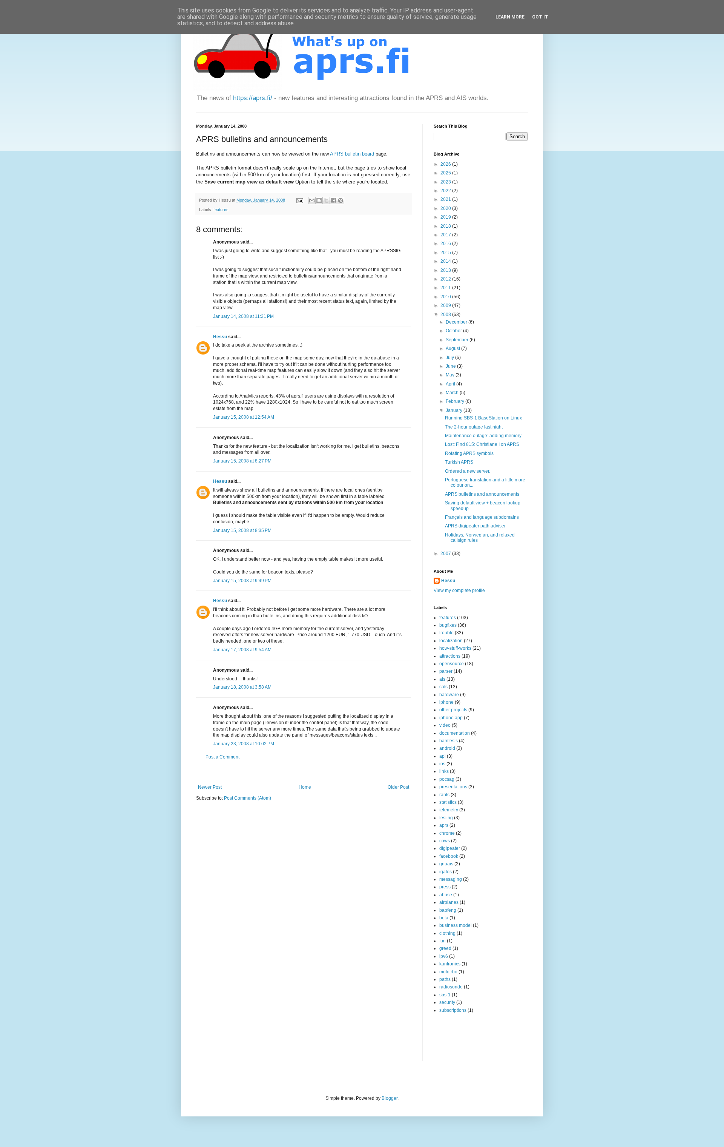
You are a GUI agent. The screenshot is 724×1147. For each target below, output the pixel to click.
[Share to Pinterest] (340, 200)
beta (443, 917)
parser (445, 671)
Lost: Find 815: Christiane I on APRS (482, 444)
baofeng (447, 910)
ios (442, 763)
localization (451, 640)
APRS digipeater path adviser (475, 526)
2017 (446, 234)
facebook (448, 856)
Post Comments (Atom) (247, 798)
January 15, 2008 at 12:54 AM (243, 417)
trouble (446, 632)
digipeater (449, 848)
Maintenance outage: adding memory (483, 435)
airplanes (449, 902)
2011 (446, 287)
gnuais (446, 863)
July (450, 357)
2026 (446, 164)
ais (442, 679)
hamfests (448, 740)
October (454, 330)
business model (455, 925)
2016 (446, 243)
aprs (443, 825)
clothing (447, 933)
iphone (446, 702)
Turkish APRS (459, 462)
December (457, 322)
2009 (446, 305)
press (445, 887)
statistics (448, 802)
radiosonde (451, 987)
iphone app (451, 717)
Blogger (389, 1098)
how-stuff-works (455, 648)
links (444, 771)
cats (443, 686)
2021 (446, 199)
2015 (446, 252)
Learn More (510, 17)
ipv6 (443, 956)
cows (444, 840)
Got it (540, 17)
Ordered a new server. (467, 471)
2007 (446, 553)
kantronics (449, 964)
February (455, 401)
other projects (453, 709)
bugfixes (448, 625)
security (447, 1002)
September (457, 339)
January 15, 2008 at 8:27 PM (242, 461)
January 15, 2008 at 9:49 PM (242, 580)
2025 (446, 173)
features (221, 209)
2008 (446, 314)
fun (442, 940)
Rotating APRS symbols (469, 453)
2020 (446, 208)
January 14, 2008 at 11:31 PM (243, 316)
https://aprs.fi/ (252, 98)
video (445, 725)
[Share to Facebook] (333, 200)
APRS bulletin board (352, 154)
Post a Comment (222, 757)
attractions (449, 656)
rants (444, 794)
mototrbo (448, 971)
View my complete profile (459, 590)
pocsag (446, 779)
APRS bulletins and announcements (482, 494)
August (453, 348)
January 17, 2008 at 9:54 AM (242, 649)
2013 (446, 270)
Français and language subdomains (482, 517)
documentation (454, 733)
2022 (446, 190)
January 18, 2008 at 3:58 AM (242, 687)
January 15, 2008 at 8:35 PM (242, 530)
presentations (453, 786)
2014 (446, 261)
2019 (446, 217)
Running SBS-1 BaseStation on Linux (483, 418)
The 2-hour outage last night (474, 427)
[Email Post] (299, 200)
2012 (446, 279)
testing (446, 817)
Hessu (220, 336)
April (451, 384)
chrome (447, 833)
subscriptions (452, 1010)
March (453, 392)
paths (445, 979)
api (442, 756)
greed (445, 948)
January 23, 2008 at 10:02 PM (243, 743)
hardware (449, 694)
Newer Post (210, 787)
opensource (451, 663)
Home (305, 787)
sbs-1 (445, 994)
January (454, 410)
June (451, 366)
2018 (446, 226)
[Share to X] (326, 200)
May (451, 375)
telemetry (448, 809)
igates (445, 871)
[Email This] (312, 200)
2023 (446, 182)
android (447, 748)
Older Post (398, 787)
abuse (445, 894)
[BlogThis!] (319, 200)
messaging (450, 879)
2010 (446, 296)
